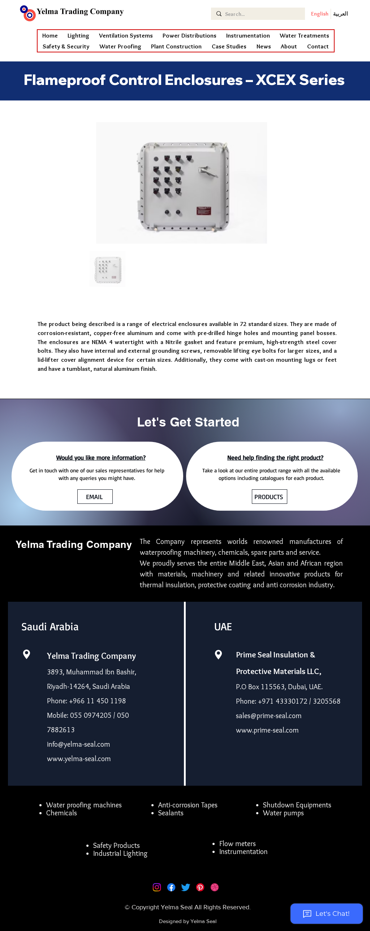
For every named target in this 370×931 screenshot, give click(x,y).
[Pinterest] (200, 887)
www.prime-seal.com (267, 730)
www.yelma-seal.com (79, 758)
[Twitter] (185, 887)
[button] (120, 46)
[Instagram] (156, 887)
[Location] (26, 654)
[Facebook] (171, 887)
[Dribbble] (214, 887)
